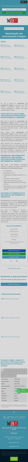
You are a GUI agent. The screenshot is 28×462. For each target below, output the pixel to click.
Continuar (14, 458)
